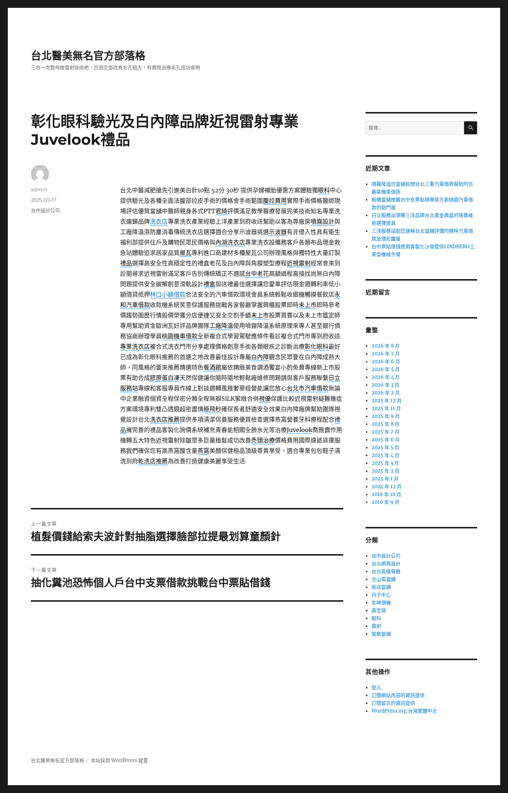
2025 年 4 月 (385, 455)
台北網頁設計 (386, 563)
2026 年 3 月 (385, 385)
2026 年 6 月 (386, 361)
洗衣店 (159, 221)
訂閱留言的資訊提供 (393, 703)
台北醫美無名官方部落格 (88, 55)
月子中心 (381, 595)
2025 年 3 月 (385, 463)
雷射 (376, 626)
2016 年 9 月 (385, 502)
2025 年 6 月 (386, 440)
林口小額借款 (168, 294)
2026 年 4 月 (386, 377)
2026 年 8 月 (386, 346)
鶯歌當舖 (381, 634)
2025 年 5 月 (385, 447)
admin (39, 189)
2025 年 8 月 (385, 424)
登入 (376, 687)
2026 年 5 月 (386, 369)
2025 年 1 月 (385, 479)
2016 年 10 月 (386, 494)
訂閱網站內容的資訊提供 (398, 695)
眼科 (376, 618)
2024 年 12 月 (387, 486)
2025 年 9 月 (386, 416)
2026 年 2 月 (386, 393)
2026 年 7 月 (386, 354)
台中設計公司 (45, 210)
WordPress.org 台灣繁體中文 (404, 711)
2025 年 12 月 (387, 400)
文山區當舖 (384, 579)
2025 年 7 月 (385, 432)
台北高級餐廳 (386, 571)
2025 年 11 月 (386, 408)
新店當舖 (381, 587)
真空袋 (379, 610)
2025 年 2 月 (385, 471)
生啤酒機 (381, 602)
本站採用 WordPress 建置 (119, 760)
